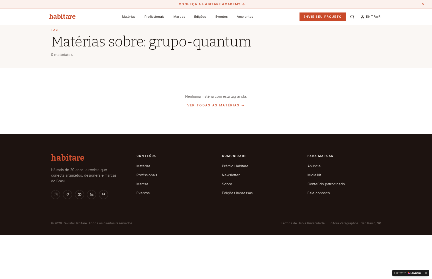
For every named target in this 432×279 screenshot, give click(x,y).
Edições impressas (237, 193)
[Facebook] (67, 194)
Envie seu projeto (323, 16)
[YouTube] (79, 194)
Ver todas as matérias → (216, 105)
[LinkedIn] (91, 194)
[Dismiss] (426, 273)
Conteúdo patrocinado (326, 184)
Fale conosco (319, 193)
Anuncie (314, 166)
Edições (200, 16)
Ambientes (245, 16)
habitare (62, 16)
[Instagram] (55, 194)
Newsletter (231, 175)
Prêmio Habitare (235, 166)
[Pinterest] (103, 194)
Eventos (222, 16)
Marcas (179, 16)
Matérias (129, 16)
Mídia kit (314, 175)
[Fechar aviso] (423, 4)
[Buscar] (352, 16)
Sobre (227, 184)
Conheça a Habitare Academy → (212, 4)
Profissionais (154, 16)
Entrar (373, 16)
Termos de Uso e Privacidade (303, 223)
